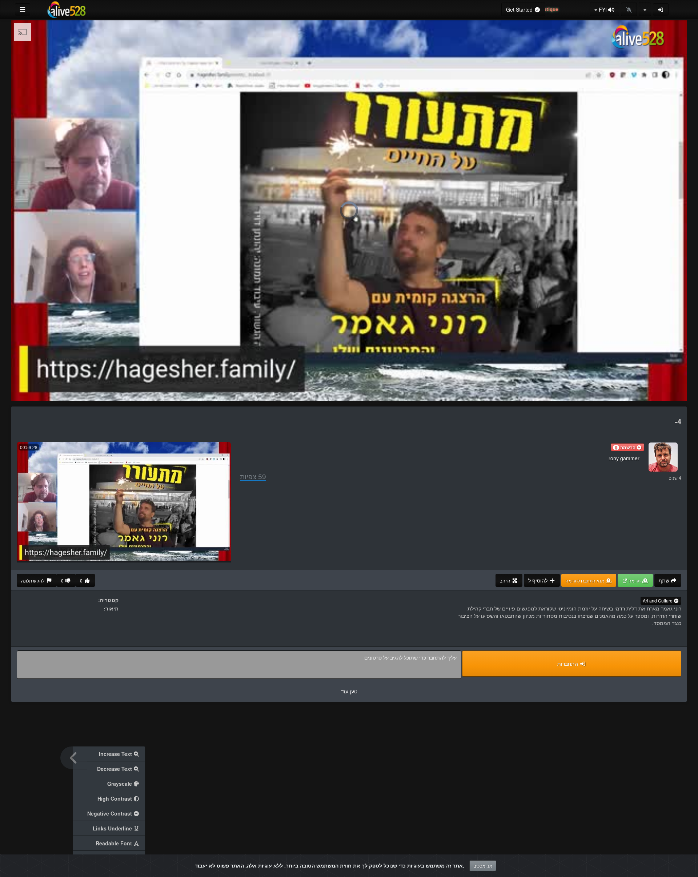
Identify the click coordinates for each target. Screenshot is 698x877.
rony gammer (624, 458)
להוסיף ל (538, 580)
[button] (627, 447)
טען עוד (349, 691)
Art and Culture (658, 600)
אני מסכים (482, 865)
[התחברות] (661, 9)
